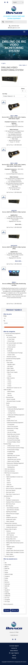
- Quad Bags (9, 454)
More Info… (18, 261)
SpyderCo (7, 590)
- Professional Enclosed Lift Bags (14, 448)
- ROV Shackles (9, 506)
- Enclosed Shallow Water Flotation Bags (12, 443)
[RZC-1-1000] (14, 148)
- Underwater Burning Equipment (14, 409)
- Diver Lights (9, 363)
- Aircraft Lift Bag (10, 432)
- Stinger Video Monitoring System (14, 551)
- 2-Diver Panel (9, 339)
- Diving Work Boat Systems (12, 541)
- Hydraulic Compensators (12, 500)
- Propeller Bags (10, 452)
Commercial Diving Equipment (12, 333)
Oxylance (7, 576)
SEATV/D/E (14, 245)
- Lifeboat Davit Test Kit (12, 446)
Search (8, 610)
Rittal (6, 580)
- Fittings (7, 498)
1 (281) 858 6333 (15, 26)
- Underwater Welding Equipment (14, 415)
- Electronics (8, 361)
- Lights (7, 545)
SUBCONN (7, 594)
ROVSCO (7, 582)
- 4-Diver (8, 386)
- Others (7, 481)
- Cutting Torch (10, 413)
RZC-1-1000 (14, 163)
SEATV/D (14, 210)
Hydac (6, 572)
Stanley (7, 592)
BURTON (7, 569)
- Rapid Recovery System (12, 456)
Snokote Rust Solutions (11, 523)
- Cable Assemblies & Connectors (14, 477)
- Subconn (8, 395)
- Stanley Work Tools (11, 421)
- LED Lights (9, 366)
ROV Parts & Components (11, 473)
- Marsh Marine (10, 392)
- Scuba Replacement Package (14, 353)
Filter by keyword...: (9, 604)
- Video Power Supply (11, 372)
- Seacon (8, 393)
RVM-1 (14, 282)
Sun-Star (7, 598)
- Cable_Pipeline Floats (12, 436)
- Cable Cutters (9, 487)
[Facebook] (4, 2)
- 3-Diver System (10, 347)
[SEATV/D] (14, 196)
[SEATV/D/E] (14, 231)
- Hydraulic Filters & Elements (13, 502)
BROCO (7, 567)
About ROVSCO (14, 650)
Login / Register (15, 653)
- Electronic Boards (10, 490)
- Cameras (8, 531)
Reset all (15, 610)
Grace (6, 571)
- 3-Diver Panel (9, 341)
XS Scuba (7, 602)
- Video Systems (10, 378)
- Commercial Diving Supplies (12, 359)
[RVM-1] (14, 268)
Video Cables (22, 65)
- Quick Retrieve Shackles (12, 510)
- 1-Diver (8, 374)
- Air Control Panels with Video (13, 343)
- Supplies (7, 516)
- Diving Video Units (10, 539)
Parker (6, 578)
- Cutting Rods (10, 411)
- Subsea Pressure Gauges (12, 514)
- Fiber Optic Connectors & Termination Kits (12, 495)
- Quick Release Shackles (12, 508)
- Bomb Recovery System (12, 434)
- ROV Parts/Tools (10, 504)
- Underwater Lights (10, 519)
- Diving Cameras (10, 533)
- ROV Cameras (9, 535)
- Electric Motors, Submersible (13, 488)
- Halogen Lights (10, 364)
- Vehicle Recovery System (13, 459)
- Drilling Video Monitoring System (14, 543)
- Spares (7, 403)
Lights (4, 63)
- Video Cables (9, 368)
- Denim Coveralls (10, 399)
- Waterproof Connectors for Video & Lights (13, 389)
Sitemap (14, 658)
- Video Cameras (10, 370)
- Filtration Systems (10, 357)
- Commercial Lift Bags (12, 438)
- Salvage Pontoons (11, 457)
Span (6, 588)
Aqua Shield (8, 565)
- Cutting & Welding (11, 407)
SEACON (7, 586)
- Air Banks (8, 351)
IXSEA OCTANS (9, 574)
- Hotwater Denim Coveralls (13, 401)
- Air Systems (8, 335)
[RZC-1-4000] (14, 101)
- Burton (7, 479)
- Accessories (9, 430)
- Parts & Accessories (11, 426)
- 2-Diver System (10, 345)
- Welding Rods (10, 417)
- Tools (7, 405)
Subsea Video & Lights (11, 529)
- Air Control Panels (10, 337)
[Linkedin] (7, 2)
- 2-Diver (8, 376)
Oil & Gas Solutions (10, 469)
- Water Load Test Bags (12, 461)
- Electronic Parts (10, 492)
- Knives (7, 419)
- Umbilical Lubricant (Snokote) (13, 525)
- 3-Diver (8, 384)
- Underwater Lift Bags (11, 428)
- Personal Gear (9, 397)
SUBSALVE (7, 596)
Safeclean (7, 584)
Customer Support (14, 646)
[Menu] (24, 31)
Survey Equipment (9, 556)
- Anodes (7, 475)
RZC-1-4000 (14, 115)
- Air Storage (9, 349)
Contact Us (14, 648)
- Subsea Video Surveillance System (14, 552)
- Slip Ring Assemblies (11, 512)
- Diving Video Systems (11, 537)
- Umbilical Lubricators (11, 518)
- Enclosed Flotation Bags (12, 440)
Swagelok (7, 600)
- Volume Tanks (10, 355)
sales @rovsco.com (15, 28)
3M (5, 563)
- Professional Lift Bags (12, 450)
